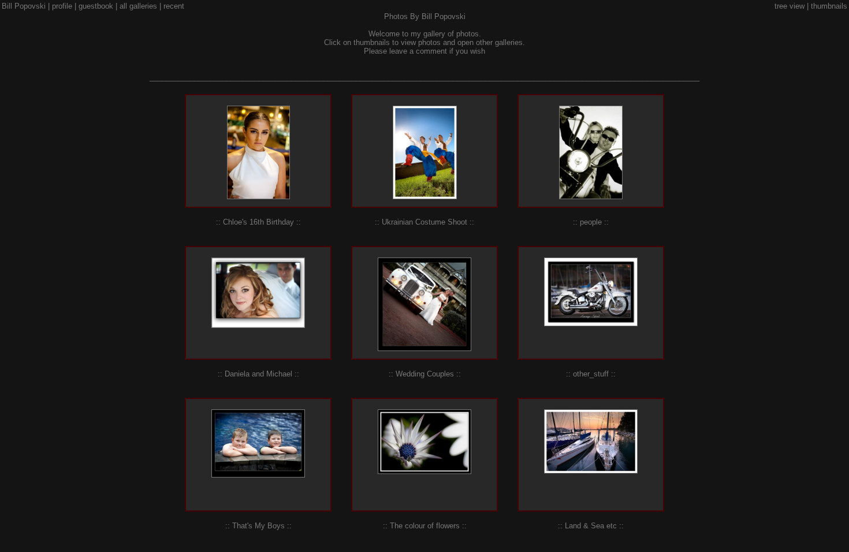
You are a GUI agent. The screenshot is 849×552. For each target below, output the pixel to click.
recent (173, 6)
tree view (789, 6)
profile (62, 6)
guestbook (96, 6)
